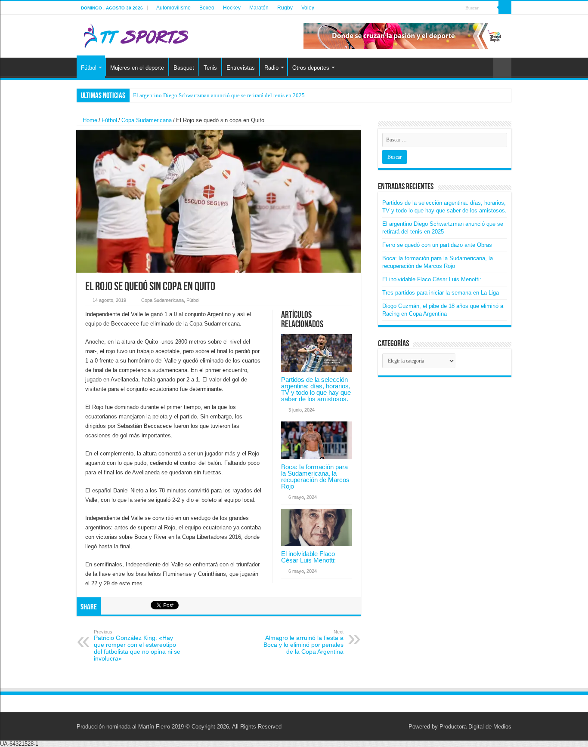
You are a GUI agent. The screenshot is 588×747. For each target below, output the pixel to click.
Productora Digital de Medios (475, 726)
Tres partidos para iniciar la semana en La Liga (440, 292)
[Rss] (429, 8)
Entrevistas (240, 68)
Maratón (259, 8)
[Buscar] (504, 7)
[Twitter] (437, 8)
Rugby (285, 8)
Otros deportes (310, 68)
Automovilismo (173, 8)
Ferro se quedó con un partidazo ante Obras (437, 245)
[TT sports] (136, 34)
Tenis (210, 68)
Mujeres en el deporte (137, 68)
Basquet (183, 68)
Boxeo (206, 8)
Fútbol (88, 68)
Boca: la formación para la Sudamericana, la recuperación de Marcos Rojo (315, 476)
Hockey (232, 8)
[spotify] (453, 8)
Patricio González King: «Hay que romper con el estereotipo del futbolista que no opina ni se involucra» (137, 645)
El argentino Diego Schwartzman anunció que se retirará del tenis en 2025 (219, 95)
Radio (271, 68)
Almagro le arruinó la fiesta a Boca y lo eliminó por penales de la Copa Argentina (303, 642)
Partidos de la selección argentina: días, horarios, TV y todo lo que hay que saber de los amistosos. (316, 389)
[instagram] (445, 8)
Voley (307, 8)
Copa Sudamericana (146, 120)
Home (89, 120)
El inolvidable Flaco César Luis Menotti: (308, 557)
